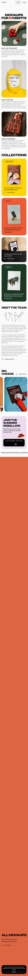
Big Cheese (9, 161)
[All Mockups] (14, 935)
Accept (14, 972)
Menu (24, 2)
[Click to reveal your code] (14, 442)
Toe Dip (8, 240)
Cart (18, 2)
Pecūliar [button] (4, 2)
